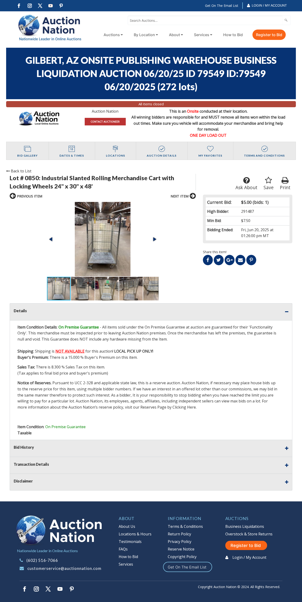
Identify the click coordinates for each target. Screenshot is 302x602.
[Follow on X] (40, 6)
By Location (144, 34)
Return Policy (179, 534)
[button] (103, 239)
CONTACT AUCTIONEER (105, 121)
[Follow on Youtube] (50, 6)
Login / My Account (269, 5)
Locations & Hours (135, 534)
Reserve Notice (181, 549)
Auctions (112, 34)
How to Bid (233, 34)
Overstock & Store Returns (249, 534)
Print (285, 187)
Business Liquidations (244, 526)
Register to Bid (269, 34)
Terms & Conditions (185, 526)
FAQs (123, 549)
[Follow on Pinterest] (61, 6)
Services (201, 34)
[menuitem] (112, 34)
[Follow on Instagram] (29, 6)
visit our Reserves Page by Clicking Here (160, 407)
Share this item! (214, 252)
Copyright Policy (182, 556)
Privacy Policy (179, 541)
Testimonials (130, 541)
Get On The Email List (221, 5)
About (174, 34)
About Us (127, 526)
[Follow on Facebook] (19, 6)
